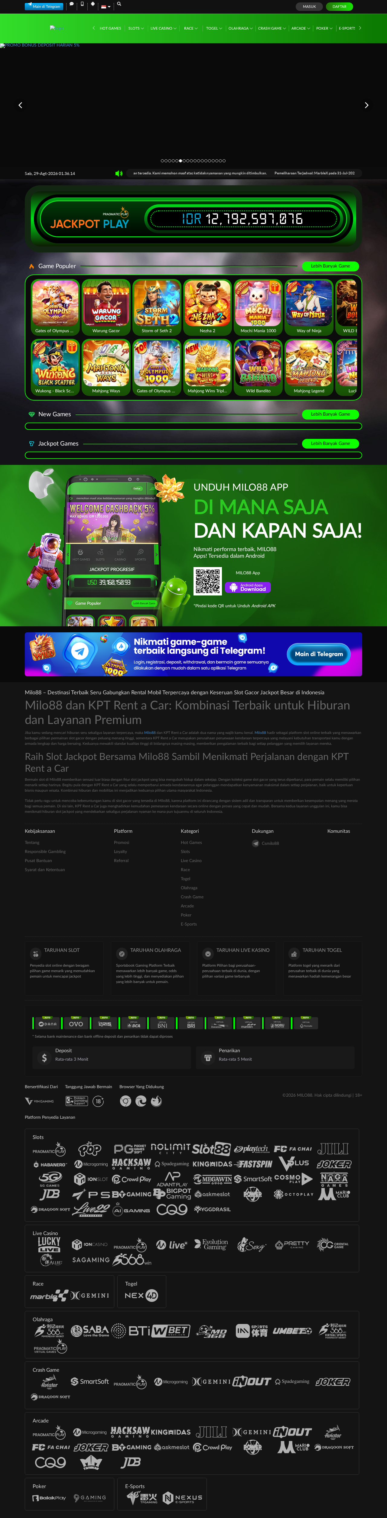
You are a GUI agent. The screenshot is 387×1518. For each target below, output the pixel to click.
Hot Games (110, 28)
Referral (121, 861)
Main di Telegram (46, 6)
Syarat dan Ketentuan (45, 870)
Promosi (121, 843)
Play (116, 224)
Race (189, 28)
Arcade (299, 28)
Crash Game (270, 28)
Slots (134, 28)
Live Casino (162, 28)
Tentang (32, 843)
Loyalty (120, 852)
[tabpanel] (193, 105)
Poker (322, 28)
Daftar (339, 6)
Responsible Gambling (45, 852)
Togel (212, 28)
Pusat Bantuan (38, 861)
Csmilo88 (270, 844)
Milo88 (150, 733)
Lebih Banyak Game (330, 266)
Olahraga (239, 28)
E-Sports (348, 28)
